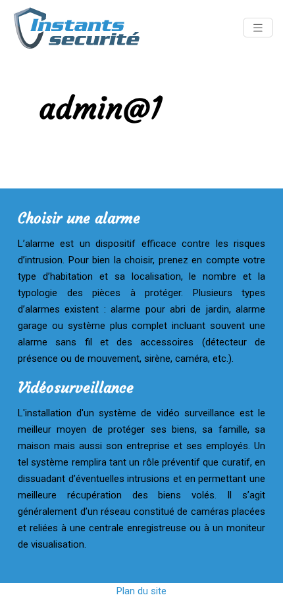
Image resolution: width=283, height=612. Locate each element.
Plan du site (141, 591)
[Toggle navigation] (258, 28)
